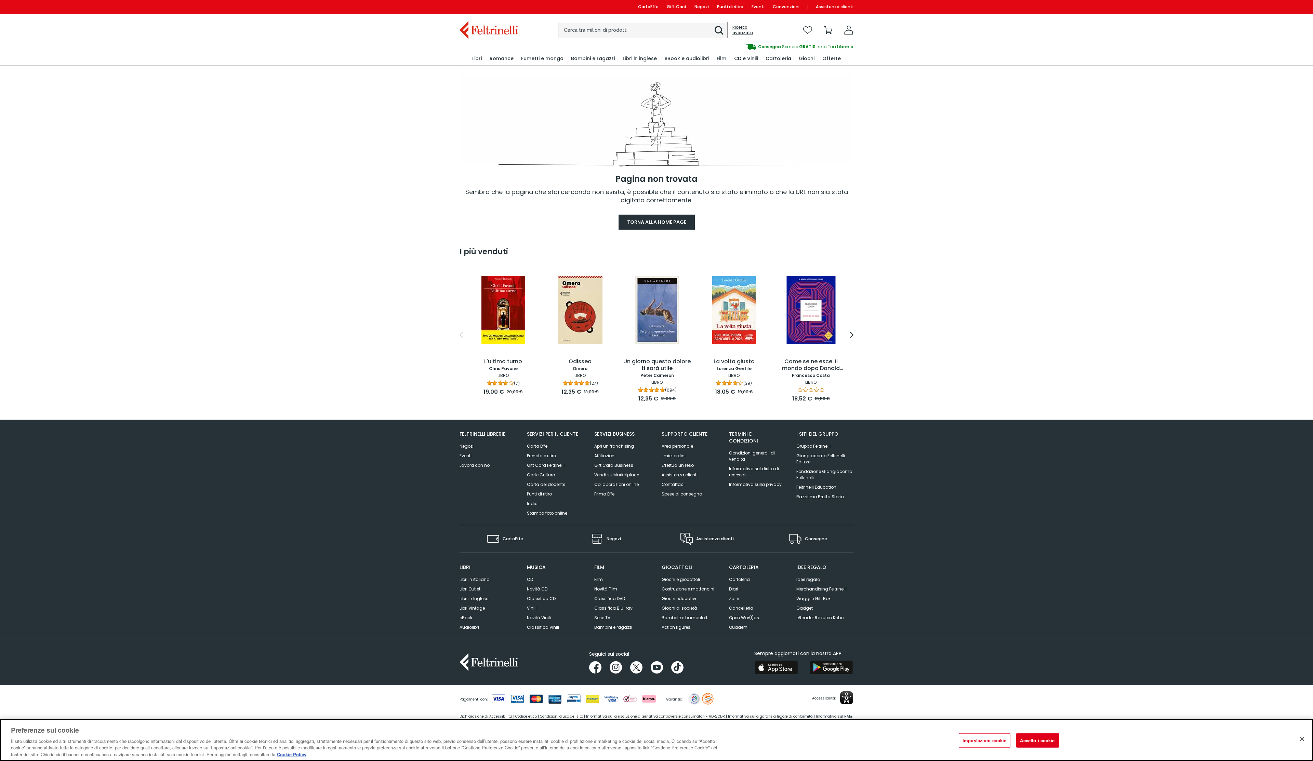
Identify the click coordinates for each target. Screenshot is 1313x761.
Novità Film (605, 589)
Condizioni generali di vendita (752, 456)
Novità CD (537, 589)
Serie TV (602, 618)
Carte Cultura (541, 475)
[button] (719, 30)
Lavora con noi (475, 465)
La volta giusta (734, 361)
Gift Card (676, 7)
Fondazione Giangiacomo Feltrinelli (824, 474)
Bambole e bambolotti (685, 618)
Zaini (734, 598)
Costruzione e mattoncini (688, 589)
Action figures (676, 627)
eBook (466, 618)
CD (530, 579)
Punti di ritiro (730, 7)
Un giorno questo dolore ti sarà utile (657, 365)
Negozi (701, 7)
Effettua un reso (678, 465)
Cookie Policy (291, 754)
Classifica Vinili (543, 627)
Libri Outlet (470, 589)
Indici (533, 503)
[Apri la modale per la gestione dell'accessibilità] (846, 698)
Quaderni (738, 627)
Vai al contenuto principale (488, 6)
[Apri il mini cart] (828, 30)
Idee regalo (808, 579)
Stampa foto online (547, 513)
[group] (754, 47)
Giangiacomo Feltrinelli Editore (820, 459)
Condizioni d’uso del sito (561, 716)
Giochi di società (679, 608)
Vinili (531, 608)
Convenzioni (786, 7)
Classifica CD (541, 598)
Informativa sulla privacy (755, 484)
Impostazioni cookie (984, 740)
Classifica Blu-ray (613, 608)
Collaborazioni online (616, 484)
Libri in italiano (474, 579)
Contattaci (673, 484)
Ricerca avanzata (742, 30)
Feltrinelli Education (816, 487)
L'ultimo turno (503, 361)
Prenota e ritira (541, 456)
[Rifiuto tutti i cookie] (1302, 739)
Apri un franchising (614, 446)
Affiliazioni (604, 456)
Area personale (677, 446)
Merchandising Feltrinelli (821, 589)
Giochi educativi (679, 598)
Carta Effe (537, 446)
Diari (733, 589)
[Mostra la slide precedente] (461, 335)
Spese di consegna (682, 494)
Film (598, 579)
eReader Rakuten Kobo (820, 618)
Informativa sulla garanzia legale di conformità (770, 716)
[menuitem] (477, 58)
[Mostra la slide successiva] (852, 335)
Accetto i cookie (1037, 740)
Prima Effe (604, 494)
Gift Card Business (613, 465)
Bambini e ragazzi (613, 627)
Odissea (580, 361)
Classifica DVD (609, 598)
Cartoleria (739, 579)
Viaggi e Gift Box (813, 598)
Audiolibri (469, 627)
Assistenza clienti (834, 7)
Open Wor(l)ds (744, 618)
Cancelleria (741, 608)
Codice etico (526, 716)
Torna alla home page (656, 222)
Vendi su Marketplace (616, 475)
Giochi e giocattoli (681, 579)
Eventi (758, 7)
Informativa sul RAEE (834, 716)
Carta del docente (546, 484)
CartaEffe (648, 7)
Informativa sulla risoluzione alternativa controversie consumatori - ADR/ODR (655, 716)
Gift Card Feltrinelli (546, 465)
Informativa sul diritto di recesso (754, 472)
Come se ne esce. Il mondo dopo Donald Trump (811, 365)
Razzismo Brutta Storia (820, 497)
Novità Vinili (539, 618)
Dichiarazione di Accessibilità (486, 716)
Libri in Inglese (474, 598)
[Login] (849, 30)
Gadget (804, 608)
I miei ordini (674, 456)
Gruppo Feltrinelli (813, 446)
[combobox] (643, 30)
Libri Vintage (472, 608)
